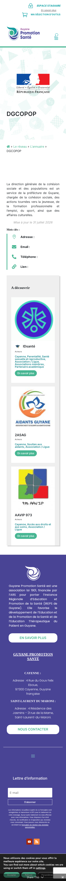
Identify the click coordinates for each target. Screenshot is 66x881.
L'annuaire (37, 146)
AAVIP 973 (23, 515)
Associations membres (29, 364)
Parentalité (34, 356)
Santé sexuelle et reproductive (32, 358)
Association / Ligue (27, 361)
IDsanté (28, 346)
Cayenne (20, 356)
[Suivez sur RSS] (37, 842)
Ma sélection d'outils (45, 14)
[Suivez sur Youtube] (29, 842)
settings (40, 868)
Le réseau (20, 146)
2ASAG (20, 435)
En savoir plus (25, 373)
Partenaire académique (29, 366)
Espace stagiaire (48, 6)
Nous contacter (33, 729)
